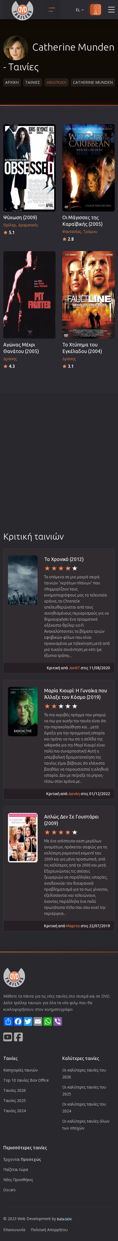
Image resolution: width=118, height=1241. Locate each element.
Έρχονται (22, 1159)
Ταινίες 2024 (14, 1110)
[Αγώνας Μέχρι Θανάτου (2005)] (29, 294)
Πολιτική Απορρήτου (49, 1229)
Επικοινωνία (14, 1229)
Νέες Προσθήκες (18, 1179)
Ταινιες (32, 82)
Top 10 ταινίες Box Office (26, 1080)
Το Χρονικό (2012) (64, 559)
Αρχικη (12, 82)
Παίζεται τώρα (15, 1169)
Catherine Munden (93, 82)
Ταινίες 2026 (14, 1090)
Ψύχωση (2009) (20, 217)
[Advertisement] (59, 469)
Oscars (9, 1189)
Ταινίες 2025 (14, 1100)
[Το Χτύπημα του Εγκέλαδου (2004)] (88, 294)
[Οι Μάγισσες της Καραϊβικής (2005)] (88, 168)
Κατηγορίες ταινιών (20, 1070)
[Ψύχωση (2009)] (29, 168)
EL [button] (78, 9)
